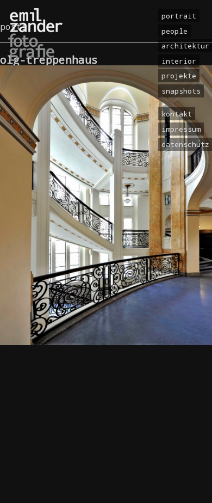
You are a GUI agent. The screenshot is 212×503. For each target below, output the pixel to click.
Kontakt (176, 114)
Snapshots (181, 91)
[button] (19, 483)
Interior (178, 61)
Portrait (178, 16)
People (174, 31)
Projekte (178, 76)
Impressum (181, 129)
